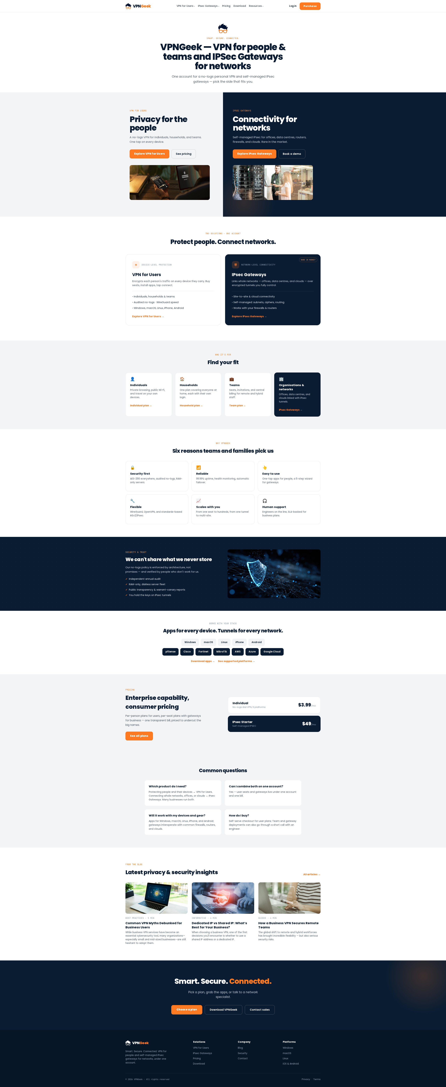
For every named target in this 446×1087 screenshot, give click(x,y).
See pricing (183, 154)
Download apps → (203, 661)
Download (239, 6)
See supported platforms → (236, 661)
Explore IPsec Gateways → (249, 316)
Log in (293, 6)
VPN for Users (186, 6)
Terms (317, 1079)
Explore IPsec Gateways (254, 153)
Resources (256, 6)
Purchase (310, 6)
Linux (285, 1058)
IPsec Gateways (208, 6)
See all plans (139, 736)
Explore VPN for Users (149, 153)
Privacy (306, 1079)
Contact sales (260, 1010)
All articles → (312, 874)
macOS (287, 1053)
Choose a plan (186, 1009)
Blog (240, 1048)
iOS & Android (291, 1063)
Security (242, 1053)
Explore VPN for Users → (148, 316)
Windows (288, 1048)
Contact (243, 1058)
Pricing (226, 6)
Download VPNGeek (223, 1010)
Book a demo (292, 154)
